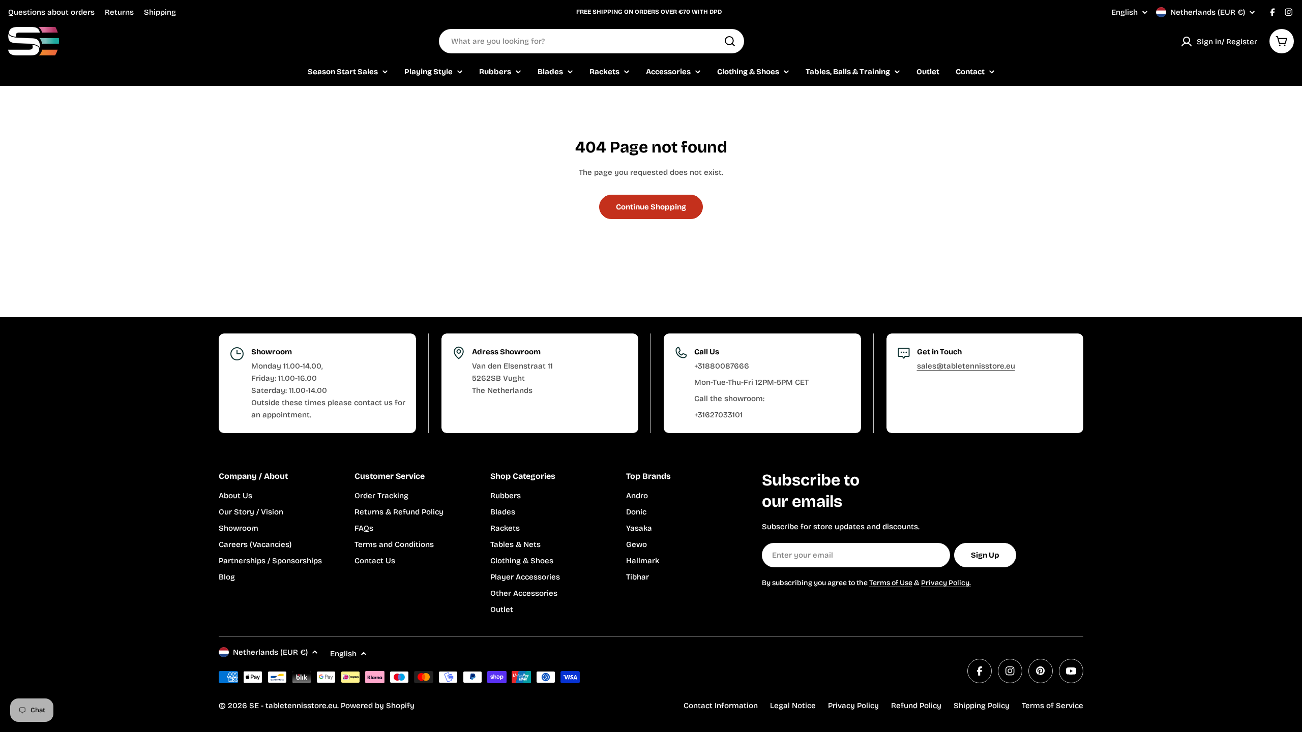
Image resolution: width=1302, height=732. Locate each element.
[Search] (730, 41)
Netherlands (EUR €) (1207, 12)
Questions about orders (51, 12)
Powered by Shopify (378, 705)
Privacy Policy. (946, 582)
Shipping (160, 12)
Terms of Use (890, 582)
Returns (119, 12)
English (1124, 12)
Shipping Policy (982, 705)
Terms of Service (1052, 705)
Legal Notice (793, 705)
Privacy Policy (853, 705)
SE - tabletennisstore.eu (293, 705)
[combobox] (591, 41)
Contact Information (721, 705)
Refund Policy (916, 705)
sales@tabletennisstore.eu (966, 366)
